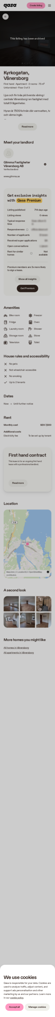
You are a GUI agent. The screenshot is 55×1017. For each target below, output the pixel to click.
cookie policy (16, 997)
